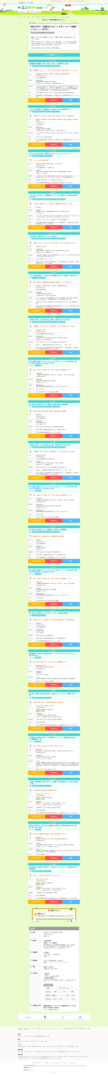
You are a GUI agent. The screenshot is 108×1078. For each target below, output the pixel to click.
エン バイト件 (29, 2)
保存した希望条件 (36, 11)
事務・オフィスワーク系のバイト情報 (25, 1041)
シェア (45, 1018)
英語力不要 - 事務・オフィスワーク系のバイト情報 (29, 1058)
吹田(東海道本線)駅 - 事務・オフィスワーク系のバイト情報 (68, 1051)
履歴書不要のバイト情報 (73, 1046)
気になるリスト (24, 11)
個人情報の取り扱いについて (37, 1062)
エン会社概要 (64, 1062)
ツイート (63, 1018)
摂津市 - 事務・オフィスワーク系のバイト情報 (27, 1051)
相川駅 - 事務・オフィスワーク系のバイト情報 (46, 1051)
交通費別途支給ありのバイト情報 (38, 1046)
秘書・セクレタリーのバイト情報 (40, 1041)
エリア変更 (45, 7)
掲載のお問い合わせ (72, 1062)
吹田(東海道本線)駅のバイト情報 (42, 1036)
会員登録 (68, 5)
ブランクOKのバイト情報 (51, 1046)
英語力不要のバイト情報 (62, 1046)
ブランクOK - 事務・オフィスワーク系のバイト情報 (77, 1056)
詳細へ (71, 100)
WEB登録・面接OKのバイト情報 (24, 1046)
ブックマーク (80, 1018)
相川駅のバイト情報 (31, 1036)
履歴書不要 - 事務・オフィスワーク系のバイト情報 (50, 1058)
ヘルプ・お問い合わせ (55, 1062)
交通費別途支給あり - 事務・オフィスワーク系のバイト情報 (54, 1056)
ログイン (73, 5)
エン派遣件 (22, 2)
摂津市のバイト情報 (22, 1036)
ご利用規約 (47, 1062)
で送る (28, 1017)
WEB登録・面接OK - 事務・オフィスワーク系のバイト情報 (29, 1056)
